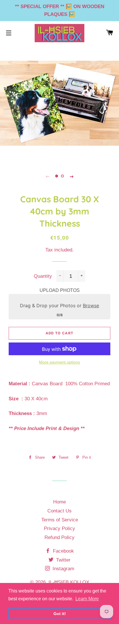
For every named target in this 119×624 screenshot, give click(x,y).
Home (59, 502)
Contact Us (59, 511)
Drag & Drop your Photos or (59, 305)
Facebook (62, 551)
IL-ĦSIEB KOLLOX (69, 582)
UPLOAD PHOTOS (60, 290)
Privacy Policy (59, 528)
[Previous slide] (47, 176)
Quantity (43, 276)
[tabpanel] (59, 103)
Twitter (62, 560)
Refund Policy (59, 537)
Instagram (62, 568)
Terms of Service (59, 520)
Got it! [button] (59, 613)
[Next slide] (71, 176)
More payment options (59, 362)
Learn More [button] (87, 598)
